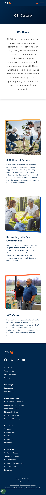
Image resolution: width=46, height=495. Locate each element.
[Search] (37, 3)
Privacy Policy (14, 485)
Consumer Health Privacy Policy (15, 488)
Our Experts (9, 391)
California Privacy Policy (28, 485)
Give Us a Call (10, 466)
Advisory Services (11, 415)
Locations (8, 470)
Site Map (38, 488)
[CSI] (8, 3)
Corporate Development (14, 463)
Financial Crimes (11, 412)
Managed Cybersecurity (14, 405)
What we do (9, 371)
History (7, 378)
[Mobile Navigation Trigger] (42, 3)
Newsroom (8, 439)
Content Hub (9, 432)
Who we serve (10, 374)
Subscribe (8, 442)
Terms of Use (30, 488)
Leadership (8, 388)
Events (7, 436)
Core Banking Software (13, 402)
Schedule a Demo (11, 456)
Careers (7, 429)
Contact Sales (10, 459)
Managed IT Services (12, 408)
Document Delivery (12, 419)
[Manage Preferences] (3, 491)
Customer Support (11, 453)
